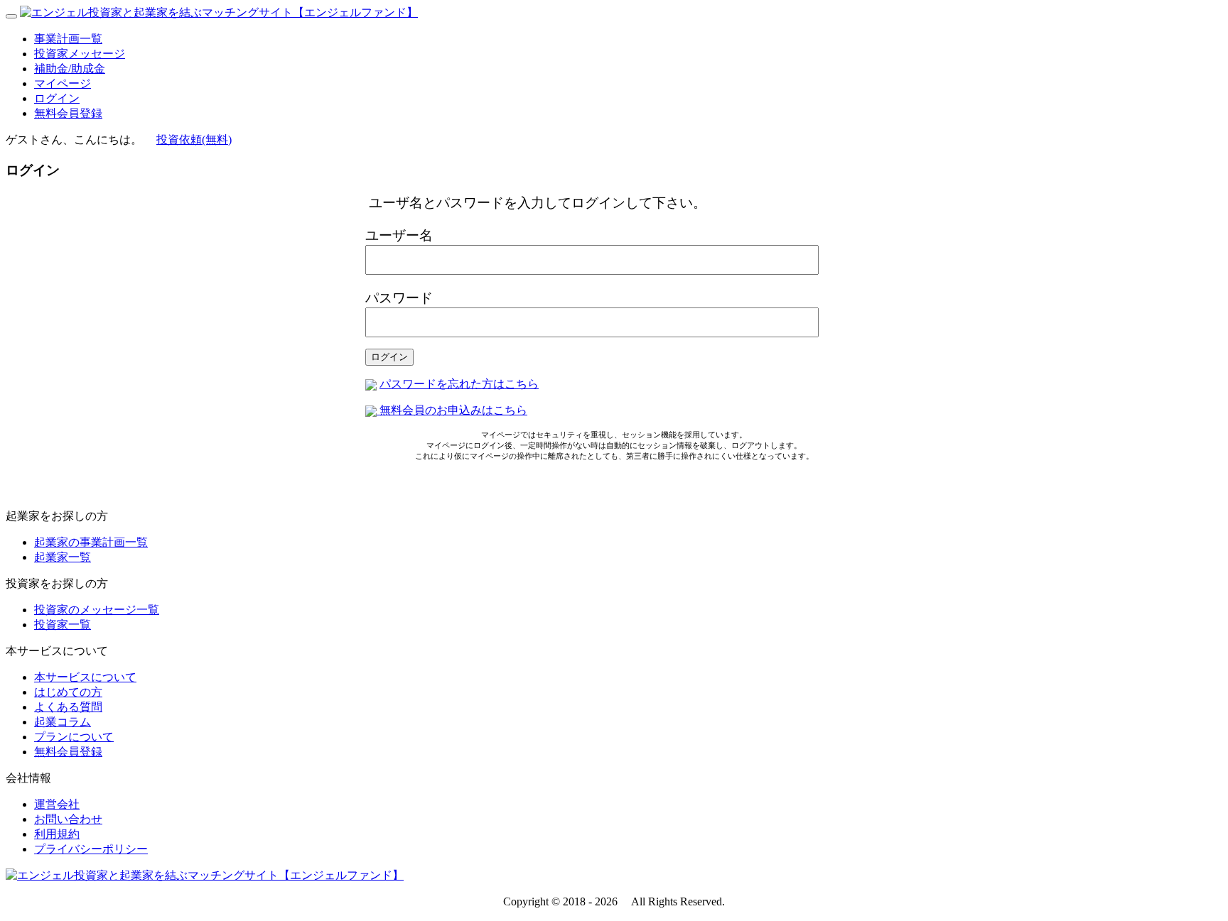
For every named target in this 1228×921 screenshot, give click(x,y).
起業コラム (62, 722)
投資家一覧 (62, 624)
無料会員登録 (68, 113)
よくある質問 (68, 707)
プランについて (74, 737)
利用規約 (57, 834)
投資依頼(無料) (194, 139)
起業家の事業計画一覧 (91, 542)
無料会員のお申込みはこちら (452, 410)
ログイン (57, 98)
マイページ (62, 83)
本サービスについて (85, 677)
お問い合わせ (68, 819)
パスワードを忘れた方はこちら (459, 384)
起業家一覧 (62, 557)
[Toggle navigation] (11, 16)
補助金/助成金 (69, 68)
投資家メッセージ (79, 54)
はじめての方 (68, 692)
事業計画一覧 (68, 39)
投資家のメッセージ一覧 (96, 610)
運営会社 (57, 804)
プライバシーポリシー (91, 849)
